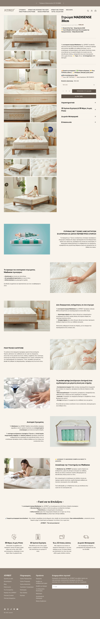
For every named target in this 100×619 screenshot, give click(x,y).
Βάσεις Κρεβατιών (41, 601)
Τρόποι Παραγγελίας (26, 578)
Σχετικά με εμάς (8, 578)
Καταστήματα (7, 581)
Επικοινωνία (7, 587)
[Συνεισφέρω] (86, 586)
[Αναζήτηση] (88, 10)
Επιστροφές (23, 590)
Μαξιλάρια (39, 593)
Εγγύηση (22, 595)
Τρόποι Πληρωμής (25, 581)
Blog (5, 584)
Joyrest (10, 612)
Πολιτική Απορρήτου (9, 598)
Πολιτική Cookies (9, 595)
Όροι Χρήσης (23, 592)
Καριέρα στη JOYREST (10, 592)
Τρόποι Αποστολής (25, 584)
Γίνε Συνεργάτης (8, 590)
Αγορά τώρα (79, 96)
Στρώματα (39, 578)
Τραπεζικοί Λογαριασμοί (27, 587)
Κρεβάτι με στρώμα (41, 586)
